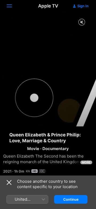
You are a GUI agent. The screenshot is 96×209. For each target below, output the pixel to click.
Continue (71, 199)
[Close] (9, 182)
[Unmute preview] (81, 22)
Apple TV (48, 6)
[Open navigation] (12, 6)
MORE (86, 162)
